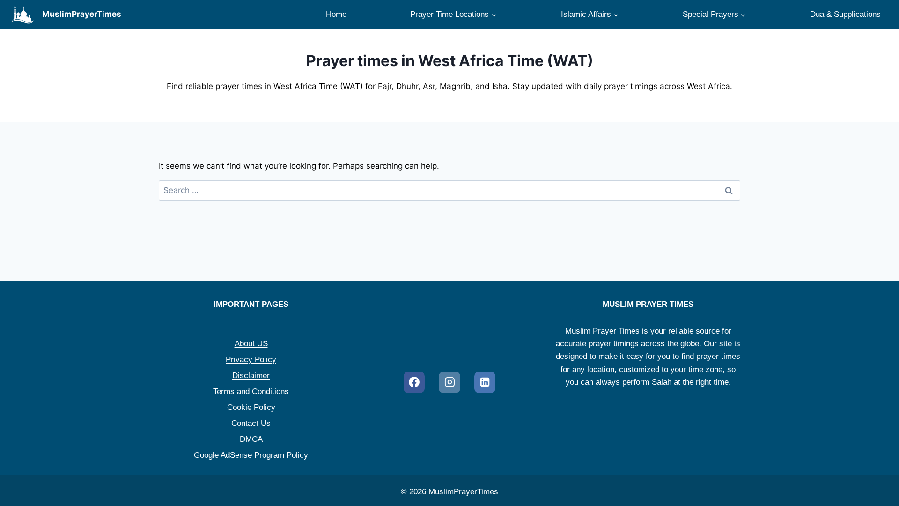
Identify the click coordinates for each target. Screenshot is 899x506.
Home (336, 14)
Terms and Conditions (251, 391)
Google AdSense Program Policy (251, 455)
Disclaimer (251, 375)
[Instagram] (449, 382)
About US (251, 343)
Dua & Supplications (845, 14)
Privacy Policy (251, 359)
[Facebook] (414, 382)
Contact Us (251, 423)
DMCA (251, 439)
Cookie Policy (251, 407)
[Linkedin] (485, 382)
